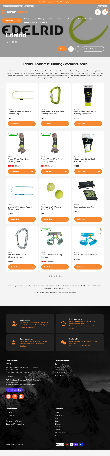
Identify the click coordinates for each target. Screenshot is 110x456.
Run (56, 418)
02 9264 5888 (29, 6)
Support (9, 427)
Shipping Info (60, 367)
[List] (77, 49)
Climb (57, 412)
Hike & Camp (59, 415)
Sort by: (86, 49)
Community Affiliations (14, 421)
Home (8, 42)
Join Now (23, 346)
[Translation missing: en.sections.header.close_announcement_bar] (107, 2)
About (57, 435)
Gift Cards (58, 427)
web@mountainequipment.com (12, 6)
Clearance (58, 424)
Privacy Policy (60, 373)
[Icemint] (100, 230)
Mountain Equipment (17, 444)
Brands (57, 430)
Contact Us (10, 415)
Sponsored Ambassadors (15, 424)
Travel (57, 421)
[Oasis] (100, 233)
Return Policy (59, 370)
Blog (7, 418)
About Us (9, 412)
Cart (56, 364)
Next (60, 276)
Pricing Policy (59, 375)
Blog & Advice (60, 432)
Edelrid (14, 42)
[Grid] (71, 49)
